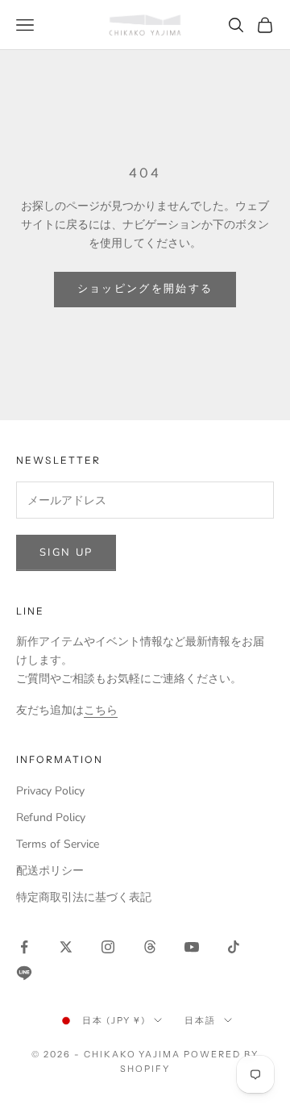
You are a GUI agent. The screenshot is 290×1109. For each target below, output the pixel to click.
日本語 (200, 1020)
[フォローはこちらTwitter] (66, 947)
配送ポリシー (50, 870)
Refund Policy (50, 817)
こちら (101, 710)
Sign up (66, 552)
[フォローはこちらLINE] (24, 973)
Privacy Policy (50, 790)
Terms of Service (57, 844)
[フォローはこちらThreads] (150, 947)
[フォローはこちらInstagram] (108, 947)
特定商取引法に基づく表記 (83, 897)
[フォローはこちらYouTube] (192, 947)
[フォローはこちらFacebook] (24, 947)
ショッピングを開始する (145, 288)
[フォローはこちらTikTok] (234, 947)
